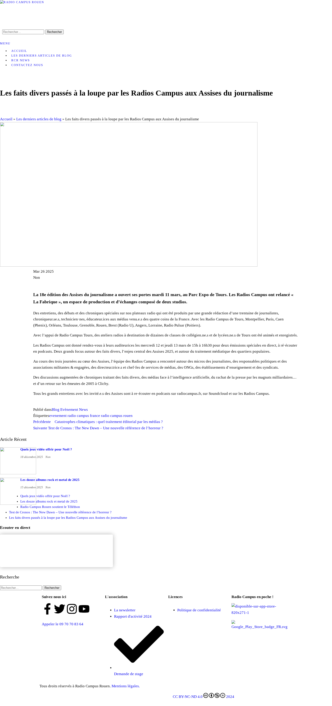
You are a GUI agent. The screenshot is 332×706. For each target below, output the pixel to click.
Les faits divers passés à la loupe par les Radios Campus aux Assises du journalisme (68, 517)
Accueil (6, 119)
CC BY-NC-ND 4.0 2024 (203, 697)
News (83, 409)
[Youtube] (84, 609)
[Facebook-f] (47, 609)
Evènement (69, 409)
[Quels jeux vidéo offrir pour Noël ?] (18, 473)
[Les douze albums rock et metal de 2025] (18, 503)
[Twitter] (59, 609)
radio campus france (84, 416)
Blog (55, 409)
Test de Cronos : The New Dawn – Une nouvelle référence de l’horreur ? (60, 512)
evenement (58, 416)
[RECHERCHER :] (23, 32)
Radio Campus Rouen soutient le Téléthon (50, 507)
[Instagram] (71, 609)
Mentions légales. (126, 686)
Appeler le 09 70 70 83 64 (62, 624)
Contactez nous (27, 65)
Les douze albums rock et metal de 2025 (49, 480)
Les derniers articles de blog (41, 55)
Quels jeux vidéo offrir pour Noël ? (46, 449)
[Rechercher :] (21, 587)
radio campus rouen (117, 416)
